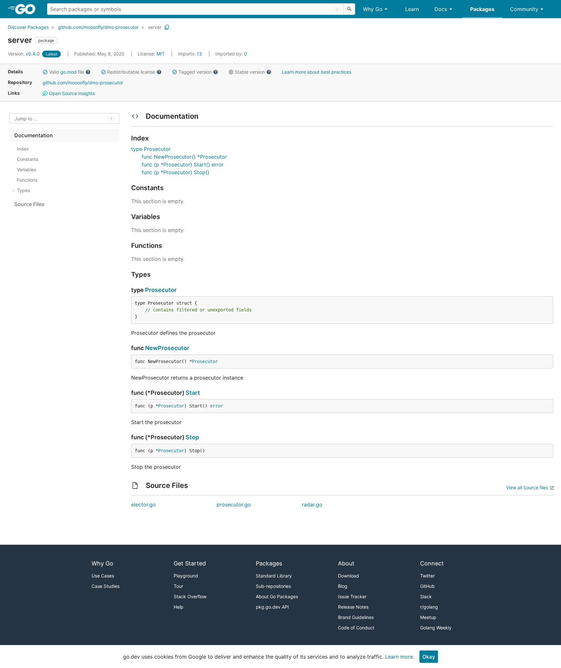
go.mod (68, 72)
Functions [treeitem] (27, 180)
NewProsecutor (167, 348)
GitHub (427, 586)
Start (193, 392)
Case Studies (105, 586)
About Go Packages (277, 596)
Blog (342, 586)
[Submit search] (349, 9)
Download (348, 575)
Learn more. (399, 656)
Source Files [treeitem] (29, 204)
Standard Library (274, 575)
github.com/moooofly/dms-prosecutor (98, 27)
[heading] (27, 9)
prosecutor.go (234, 504)
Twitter (427, 575)
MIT (160, 53)
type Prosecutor (151, 149)
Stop (192, 437)
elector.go (143, 504)
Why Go (372, 9)
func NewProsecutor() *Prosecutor (184, 156)
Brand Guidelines (356, 617)
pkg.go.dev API (272, 607)
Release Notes (353, 607)
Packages (482, 9)
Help (178, 607)
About (346, 563)
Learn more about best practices (316, 72)
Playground (186, 575)
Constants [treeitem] (27, 159)
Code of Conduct (356, 627)
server (154, 27)
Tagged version (195, 72)
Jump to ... (26, 118)
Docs (440, 9)
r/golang (429, 607)
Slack (426, 596)
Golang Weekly (436, 627)
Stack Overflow (190, 596)
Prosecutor (161, 289)
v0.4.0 (24, 53)
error (216, 405)
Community (524, 9)
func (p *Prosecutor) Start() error (183, 164)
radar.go (312, 504)
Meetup (428, 617)
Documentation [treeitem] (33, 135)
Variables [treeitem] (26, 169)
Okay (428, 656)
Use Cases (103, 575)
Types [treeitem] (23, 190)
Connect (432, 563)
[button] (45, 72)
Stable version (249, 72)
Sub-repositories (273, 586)
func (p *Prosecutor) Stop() (175, 172)
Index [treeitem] (23, 149)
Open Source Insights (71, 93)
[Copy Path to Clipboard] (167, 27)
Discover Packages (28, 27)
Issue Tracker (352, 596)
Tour (178, 586)
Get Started (190, 563)
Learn (412, 9)
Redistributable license (131, 72)
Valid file (66, 72)
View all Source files (527, 487)
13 (190, 53)
